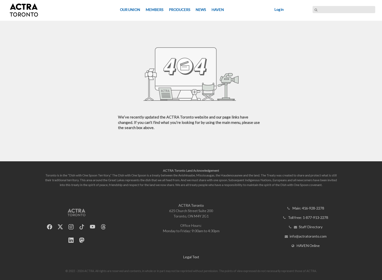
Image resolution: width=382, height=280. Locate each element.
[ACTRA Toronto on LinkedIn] (71, 240)
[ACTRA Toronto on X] (60, 227)
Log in (279, 9)
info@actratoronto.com (308, 236)
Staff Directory (311, 227)
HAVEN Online (308, 245)
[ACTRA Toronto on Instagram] (71, 227)
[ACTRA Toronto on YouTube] (92, 227)
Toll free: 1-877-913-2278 (308, 217)
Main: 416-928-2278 (308, 208)
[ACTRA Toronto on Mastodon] (81, 240)
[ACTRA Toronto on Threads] (103, 227)
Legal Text (191, 257)
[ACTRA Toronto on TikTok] (81, 227)
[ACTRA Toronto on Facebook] (49, 227)
